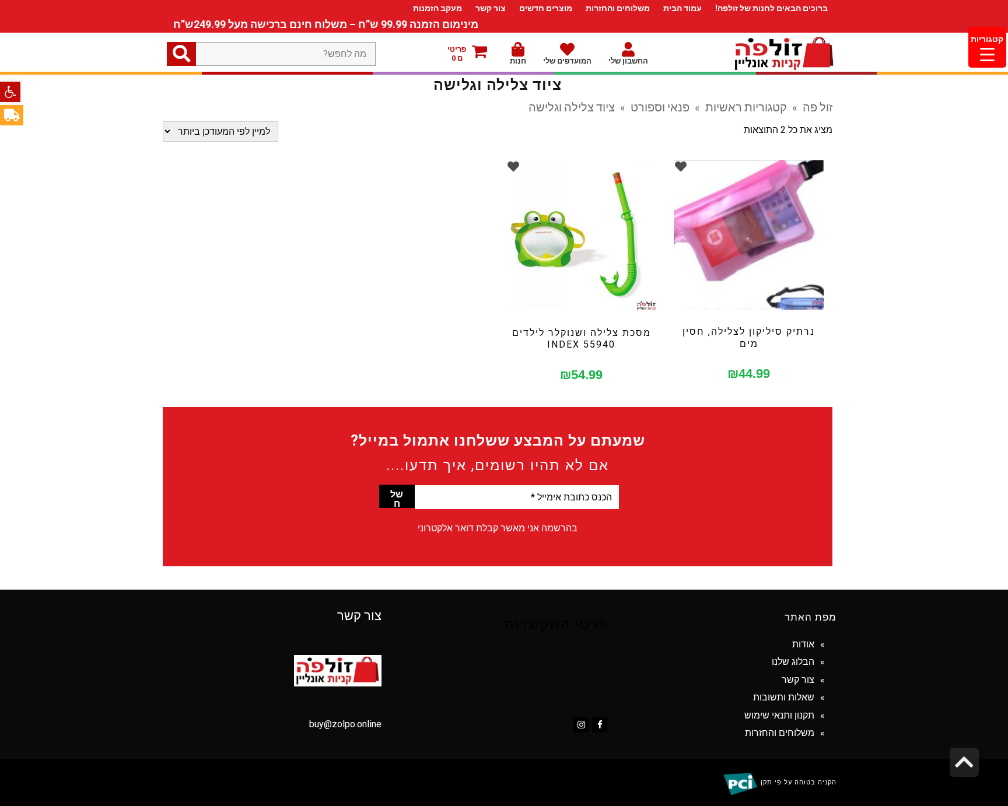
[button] (10, 92)
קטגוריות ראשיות (746, 107)
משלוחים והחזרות (618, 8)
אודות (803, 644)
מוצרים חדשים (545, 8)
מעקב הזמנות (437, 8)
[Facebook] (599, 725)
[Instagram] (581, 725)
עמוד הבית (682, 8)
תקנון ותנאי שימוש (779, 715)
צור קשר (490, 8)
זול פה (817, 107)
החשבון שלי (628, 61)
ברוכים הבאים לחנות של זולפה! (771, 8)
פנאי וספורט (660, 107)
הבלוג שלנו (793, 661)
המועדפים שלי (567, 61)
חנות (518, 61)
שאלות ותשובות (783, 697)
